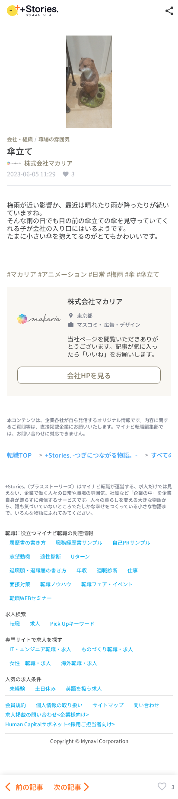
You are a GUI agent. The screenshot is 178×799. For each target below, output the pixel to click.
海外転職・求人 (79, 662)
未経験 (17, 688)
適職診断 (107, 570)
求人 (35, 623)
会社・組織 (20, 139)
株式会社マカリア (48, 163)
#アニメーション (62, 274)
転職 (15, 623)
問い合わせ (146, 704)
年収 (81, 570)
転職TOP (19, 455)
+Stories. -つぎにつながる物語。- (91, 455)
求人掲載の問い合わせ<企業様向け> (47, 714)
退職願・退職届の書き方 (38, 570)
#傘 (130, 274)
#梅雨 (115, 274)
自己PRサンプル (131, 542)
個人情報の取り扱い (59, 704)
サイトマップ (108, 704)
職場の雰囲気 (54, 139)
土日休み (45, 688)
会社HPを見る (89, 375)
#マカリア (21, 274)
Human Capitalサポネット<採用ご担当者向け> (60, 724)
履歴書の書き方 (28, 542)
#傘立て (148, 274)
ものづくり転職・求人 (107, 649)
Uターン (80, 556)
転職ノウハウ (55, 584)
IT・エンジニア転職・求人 (40, 649)
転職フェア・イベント (107, 584)
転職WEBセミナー (31, 597)
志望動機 (20, 556)
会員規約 (15, 704)
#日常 (97, 274)
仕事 (132, 570)
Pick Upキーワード (72, 623)
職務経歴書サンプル (79, 542)
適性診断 (50, 556)
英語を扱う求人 (84, 688)
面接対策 (20, 584)
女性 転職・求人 (30, 662)
